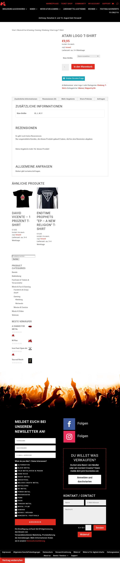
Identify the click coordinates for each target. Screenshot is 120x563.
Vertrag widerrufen (12, 560)
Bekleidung (16, 276)
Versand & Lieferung (63, 552)
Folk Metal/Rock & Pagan (30, 471)
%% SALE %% (114, 12)
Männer (81, 88)
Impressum (6, 552)
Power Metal (24, 492)
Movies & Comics (21, 307)
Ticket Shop (66, 4)
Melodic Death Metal (28, 483)
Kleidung (45, 30)
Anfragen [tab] (101, 99)
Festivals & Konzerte (109, 9)
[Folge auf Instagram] (69, 437)
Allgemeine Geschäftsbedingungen (26, 552)
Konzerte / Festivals (28, 515)
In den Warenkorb (83, 66)
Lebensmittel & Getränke (74, 9)
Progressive (24, 495)
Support (106, 4)
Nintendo (19, 303)
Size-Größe (68, 58)
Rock (20, 500)
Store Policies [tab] (86, 99)
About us (47, 555)
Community (80, 4)
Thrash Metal (25, 504)
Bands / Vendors (59, 555)
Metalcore (23, 486)
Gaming (38, 30)
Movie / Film (24, 506)
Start (14, 30)
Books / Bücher (25, 512)
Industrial (23, 480)
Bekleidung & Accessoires (14, 9)
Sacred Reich (17, 360)
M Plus (15, 340)
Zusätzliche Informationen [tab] (25, 99)
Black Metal (24, 468)
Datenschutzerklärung (35, 541)
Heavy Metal (24, 477)
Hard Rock (23, 474)
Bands (32, 9)
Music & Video (18, 311)
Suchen (15, 259)
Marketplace (52, 4)
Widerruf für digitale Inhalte (93, 552)
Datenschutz (48, 552)
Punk (20, 498)
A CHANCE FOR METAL (18, 327)
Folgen (82, 423)
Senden (100, 527)
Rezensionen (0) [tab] (49, 99)
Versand (68, 47)
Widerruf (84, 534)
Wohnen (91, 9)
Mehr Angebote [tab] (68, 99)
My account (94, 4)
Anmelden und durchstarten (84, 479)
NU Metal (22, 489)
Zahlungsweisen (113, 552)
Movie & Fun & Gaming (49, 9)
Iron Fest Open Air (19, 348)
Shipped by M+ (90, 88)
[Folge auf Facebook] (69, 424)
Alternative (24, 465)
